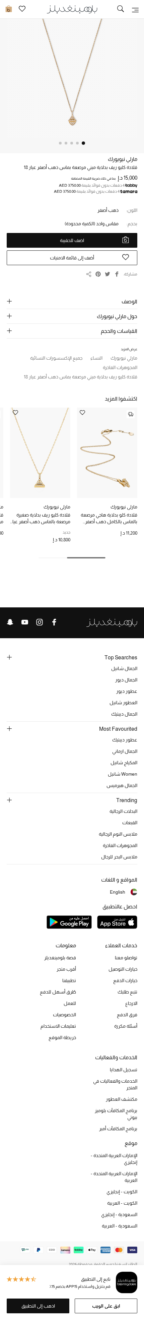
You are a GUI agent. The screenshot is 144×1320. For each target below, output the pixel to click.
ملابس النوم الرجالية (118, 834)
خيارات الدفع (125, 980)
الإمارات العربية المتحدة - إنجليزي (114, 1159)
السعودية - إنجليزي (119, 1214)
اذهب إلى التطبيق (38, 1306)
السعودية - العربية (119, 1225)
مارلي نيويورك (122, 159)
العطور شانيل (123, 702)
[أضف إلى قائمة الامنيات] (82, 413)
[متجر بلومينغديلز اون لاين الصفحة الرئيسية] (72, 9)
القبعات (129, 822)
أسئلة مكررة (125, 1026)
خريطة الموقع (62, 1037)
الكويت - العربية (122, 1203)
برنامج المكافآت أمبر (118, 1128)
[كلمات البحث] (120, 9)
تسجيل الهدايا (123, 1069)
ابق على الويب (106, 1306)
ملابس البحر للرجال (119, 856)
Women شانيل (122, 774)
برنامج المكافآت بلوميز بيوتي (116, 1114)
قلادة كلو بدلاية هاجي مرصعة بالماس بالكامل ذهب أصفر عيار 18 (109, 518)
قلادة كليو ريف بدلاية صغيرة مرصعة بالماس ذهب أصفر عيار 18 (40, 518)
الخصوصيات (64, 1014)
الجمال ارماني (124, 751)
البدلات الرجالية (123, 811)
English (117, 892)
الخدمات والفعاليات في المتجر (115, 1084)
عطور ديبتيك (124, 739)
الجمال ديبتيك (124, 714)
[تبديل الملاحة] (135, 9)
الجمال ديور (126, 679)
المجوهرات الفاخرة (120, 845)
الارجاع (131, 1003)
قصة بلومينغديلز (60, 957)
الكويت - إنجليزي (121, 1191)
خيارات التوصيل (123, 969)
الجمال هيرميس (121, 785)
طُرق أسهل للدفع (58, 992)
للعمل (70, 1003)
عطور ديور (126, 691)
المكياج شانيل (124, 762)
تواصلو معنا (126, 957)
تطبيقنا (69, 980)
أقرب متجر (66, 969)
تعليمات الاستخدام (58, 1026)
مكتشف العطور (121, 1099)
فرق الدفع (127, 1014)
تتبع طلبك (127, 992)
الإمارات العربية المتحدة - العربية (114, 1177)
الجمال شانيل (124, 668)
